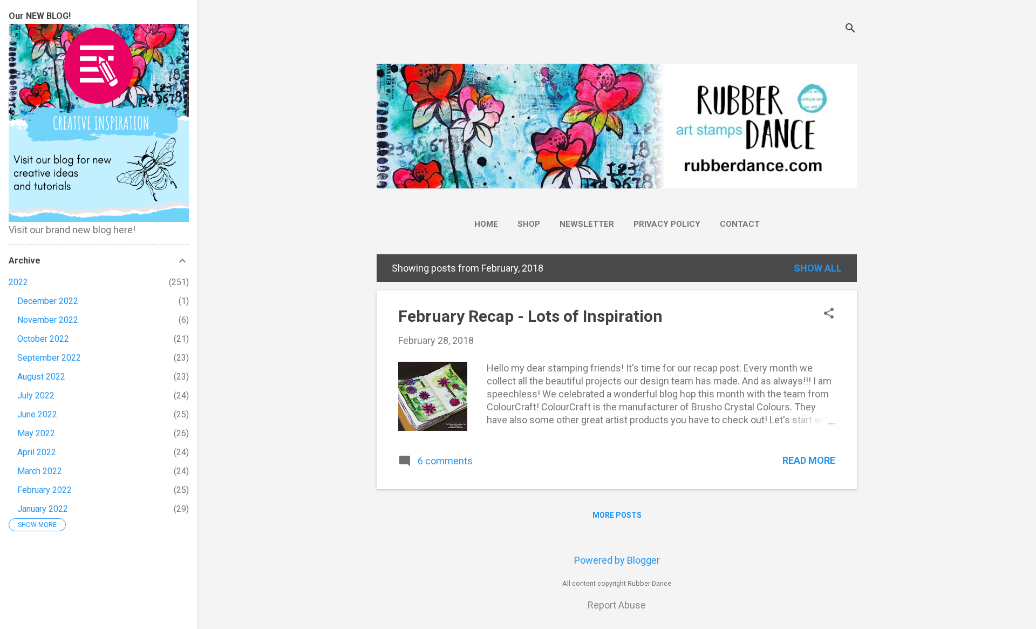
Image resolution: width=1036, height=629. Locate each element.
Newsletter (587, 224)
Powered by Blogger (617, 560)
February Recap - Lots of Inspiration (530, 316)
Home (486, 224)
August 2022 (41, 376)
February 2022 (44, 490)
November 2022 (47, 320)
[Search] (850, 29)
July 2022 (35, 395)
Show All (818, 268)
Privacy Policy (666, 224)
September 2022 (49, 358)
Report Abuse (617, 605)
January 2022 (42, 509)
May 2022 (36, 433)
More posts (617, 515)
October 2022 (43, 339)
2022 (18, 282)
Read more (808, 460)
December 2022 (47, 301)
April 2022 (36, 452)
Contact (740, 224)
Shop (528, 224)
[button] (828, 314)
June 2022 (37, 414)
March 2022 (39, 471)
